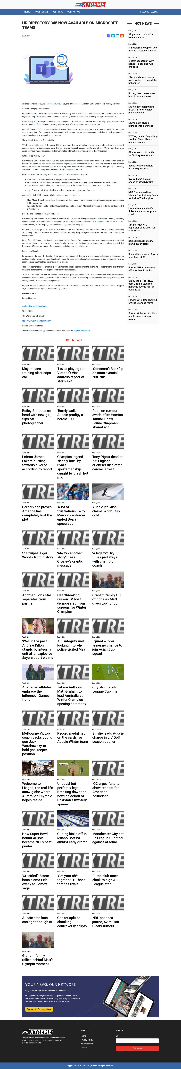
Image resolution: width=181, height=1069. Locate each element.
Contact (84, 1048)
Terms (83, 1036)
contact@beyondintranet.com (34, 306)
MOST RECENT (41, 12)
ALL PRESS (58, 12)
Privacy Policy (87, 1040)
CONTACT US (73, 12)
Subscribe (137, 1048)
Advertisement (87, 1044)
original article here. (82, 331)
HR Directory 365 (29, 121)
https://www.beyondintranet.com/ (36, 321)
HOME (27, 12)
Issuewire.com (54, 104)
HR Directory (99, 222)
